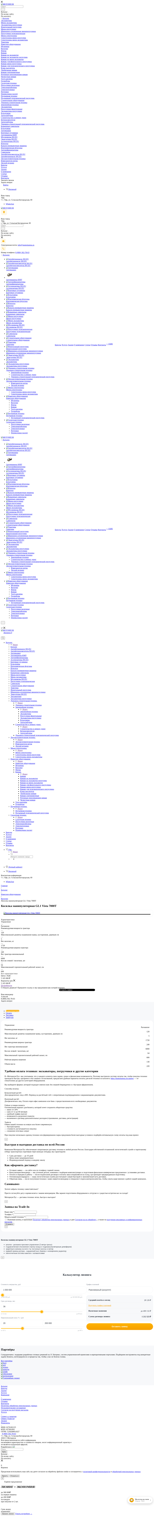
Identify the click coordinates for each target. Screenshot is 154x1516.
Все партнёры (6, 1361)
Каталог (14, 647)
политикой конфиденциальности (96, 1472)
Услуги (4, 1393)
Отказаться (14, 1476)
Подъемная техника (23, 811)
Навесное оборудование (25, 763)
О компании (6, 1399)
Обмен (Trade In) (8, 1419)
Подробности (6, 986)
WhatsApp (10, 204)
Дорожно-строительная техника (28, 705)
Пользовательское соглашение (13, 1408)
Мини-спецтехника (23, 753)
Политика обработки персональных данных (19, 1406)
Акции (4, 1391)
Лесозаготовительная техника (27, 742)
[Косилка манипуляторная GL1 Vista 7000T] (21, 913)
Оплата (9, 1013)
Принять (5, 1476)
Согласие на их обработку (86, 1220)
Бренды (4, 1388)
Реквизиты (5, 1423)
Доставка (9, 1015)
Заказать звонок (8, 1514)
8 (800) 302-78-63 (22, 252)
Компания (5, 1395)
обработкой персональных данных (126, 1472)
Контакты (5, 1403)
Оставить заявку (120, 1327)
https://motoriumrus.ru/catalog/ (122, 1078)
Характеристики (12, 1011)
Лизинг (4, 1421)
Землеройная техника (29, 712)
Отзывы (4, 1401)
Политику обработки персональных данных (51, 1220)
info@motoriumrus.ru (26, 245)
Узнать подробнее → (23, 1514)
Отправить (9, 1224)
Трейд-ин (9, 1017)
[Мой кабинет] (2, 626)
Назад (15, 645)
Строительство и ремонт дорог (33, 729)
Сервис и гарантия (8, 1416)
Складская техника (23, 819)
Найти (4, 1452)
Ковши (23, 776)
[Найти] (3, 9)
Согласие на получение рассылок (14, 1410)
